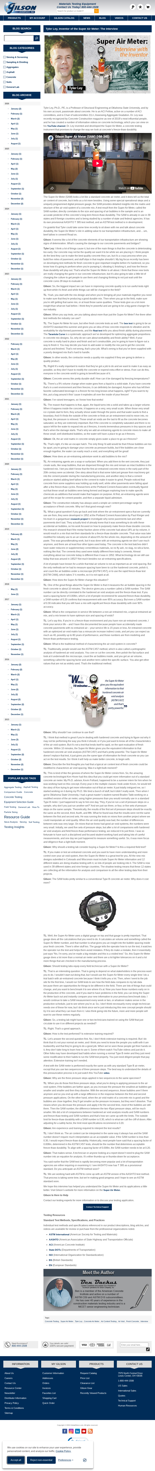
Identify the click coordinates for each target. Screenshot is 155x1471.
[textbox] (19, 38)
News (86, 18)
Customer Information (53, 1373)
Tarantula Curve (56, 334)
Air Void (121, 1321)
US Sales (122, 1385)
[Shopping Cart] (148, 7)
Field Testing (10, 807)
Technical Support (127, 1400)
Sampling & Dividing (17, 62)
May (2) (14, 169)
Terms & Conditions (14, 1408)
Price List (84, 1378)
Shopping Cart (49, 1398)
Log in (133, 7)
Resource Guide (17, 817)
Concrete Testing (52, 1321)
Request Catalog (88, 1373)
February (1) (16, 114)
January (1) (16, 154)
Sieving (23, 822)
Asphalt (10, 72)
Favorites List (49, 1393)
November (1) (17, 264)
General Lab (12, 87)
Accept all (16, 1460)
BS (50, 1260)
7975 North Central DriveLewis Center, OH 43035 (130, 1374)
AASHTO (54, 1239)
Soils (9, 82)
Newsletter (10, 1393)
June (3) (14, 739)
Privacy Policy (12, 1403)
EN (50, 1265)
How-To (35, 807)
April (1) (14, 124)
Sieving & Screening (17, 57)
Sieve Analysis (11, 822)
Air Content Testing (109, 1321)
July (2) (14, 554)
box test (128, 323)
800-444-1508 (89, 7)
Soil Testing (34, 822)
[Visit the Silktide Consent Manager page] (84, 1460)
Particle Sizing (11, 812)
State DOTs (55, 1250)
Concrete (11, 77)
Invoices (46, 1388)
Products (14, 18)
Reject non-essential (41, 1460)
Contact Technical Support (97, 1207)
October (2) (16, 709)
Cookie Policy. (63, 1451)
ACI (51, 1244)
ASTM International (59, 1234)
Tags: (47, 1318)
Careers (9, 1378)
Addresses (47, 1378)
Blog (102, 18)
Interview (144, 1321)
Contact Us (139, 18)
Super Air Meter (67, 1321)
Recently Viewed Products (93, 1393)
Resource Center (13, 1388)
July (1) (14, 138)
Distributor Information (15, 1398)
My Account (37, 18)
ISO (51, 1255)
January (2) (16, 109)
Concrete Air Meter (91, 1321)
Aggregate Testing (12, 787)
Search (37, 38)
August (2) (15, 559)
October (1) (16, 194)
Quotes (121, 1395)
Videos (119, 18)
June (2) (14, 549)
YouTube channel (56, 126)
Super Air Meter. (111, 1190)
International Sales (127, 1390)
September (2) (17, 704)
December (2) (17, 204)
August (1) (15, 143)
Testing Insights (14, 827)
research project (79, 519)
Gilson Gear (86, 1388)
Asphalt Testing (30, 787)
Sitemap (9, 1413)
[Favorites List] (140, 7)
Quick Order (48, 1403)
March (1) (15, 224)
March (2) (15, 119)
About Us (9, 1373)
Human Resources (127, 1405)
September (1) (17, 189)
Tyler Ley (78, 1321)
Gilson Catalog (64, 18)
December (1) (17, 269)
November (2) (17, 199)
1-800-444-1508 (126, 1380)
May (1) (14, 129)
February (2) (16, 534)
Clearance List (87, 1383)
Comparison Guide (13, 792)
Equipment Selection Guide (19, 802)
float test (97, 330)
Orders (45, 1383)
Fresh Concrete (132, 1321)
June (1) (14, 134)
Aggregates (12, 67)
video (106, 1073)
